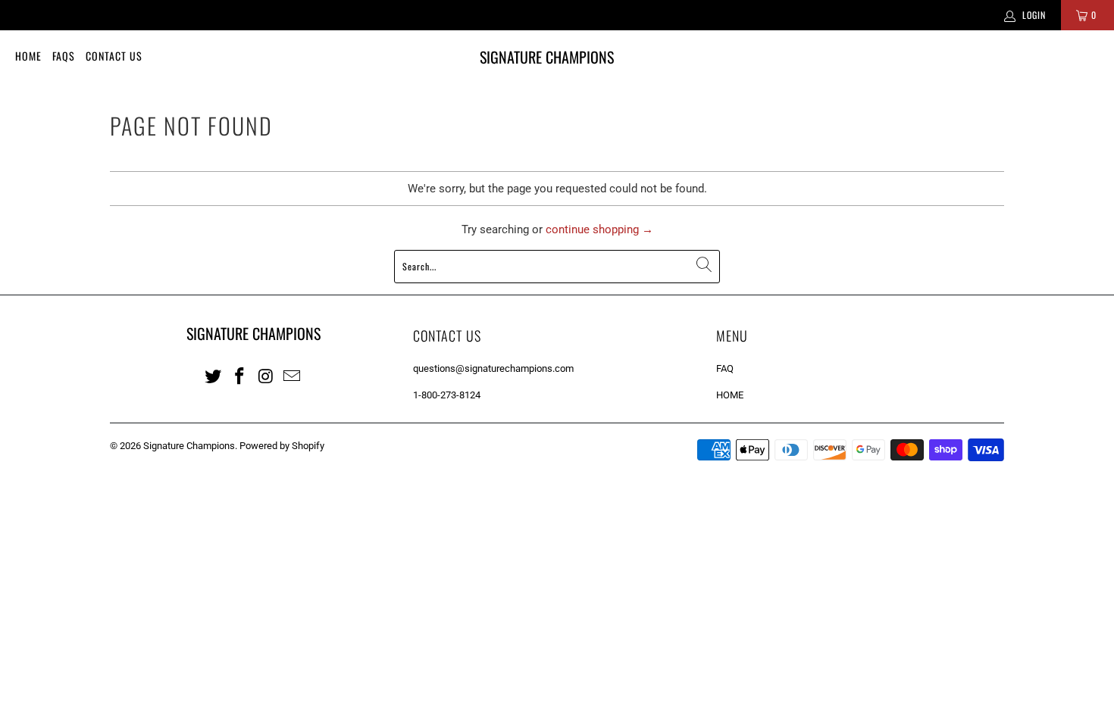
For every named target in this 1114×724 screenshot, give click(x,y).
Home (28, 56)
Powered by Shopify (281, 445)
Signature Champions (189, 445)
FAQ (725, 368)
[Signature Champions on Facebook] (240, 375)
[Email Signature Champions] (292, 375)
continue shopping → (599, 229)
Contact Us (114, 56)
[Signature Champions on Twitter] (213, 375)
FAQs (63, 56)
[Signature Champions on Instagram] (266, 375)
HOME (729, 395)
